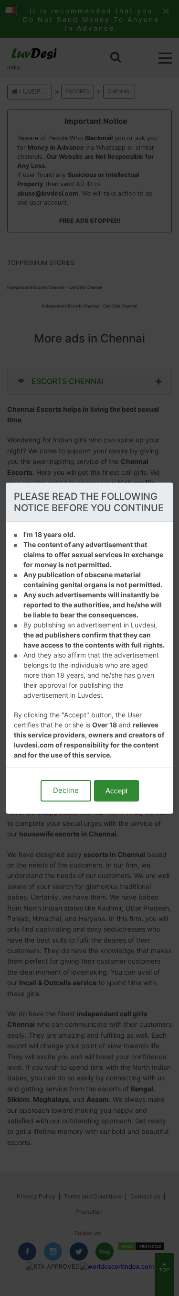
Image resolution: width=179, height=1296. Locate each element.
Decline (66, 790)
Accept (116, 791)
